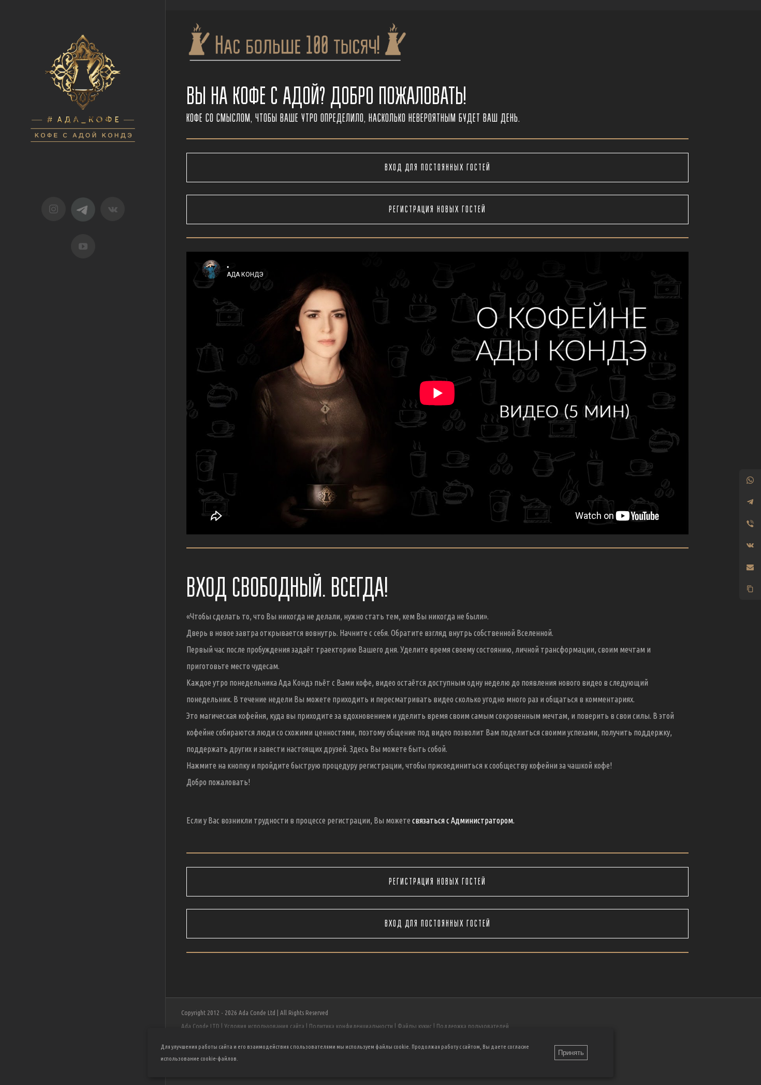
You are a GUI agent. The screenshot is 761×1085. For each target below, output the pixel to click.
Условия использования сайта (264, 1026)
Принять (571, 1053)
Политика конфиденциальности (351, 1026)
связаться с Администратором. (463, 820)
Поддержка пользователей (472, 1026)
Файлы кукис (415, 1026)
